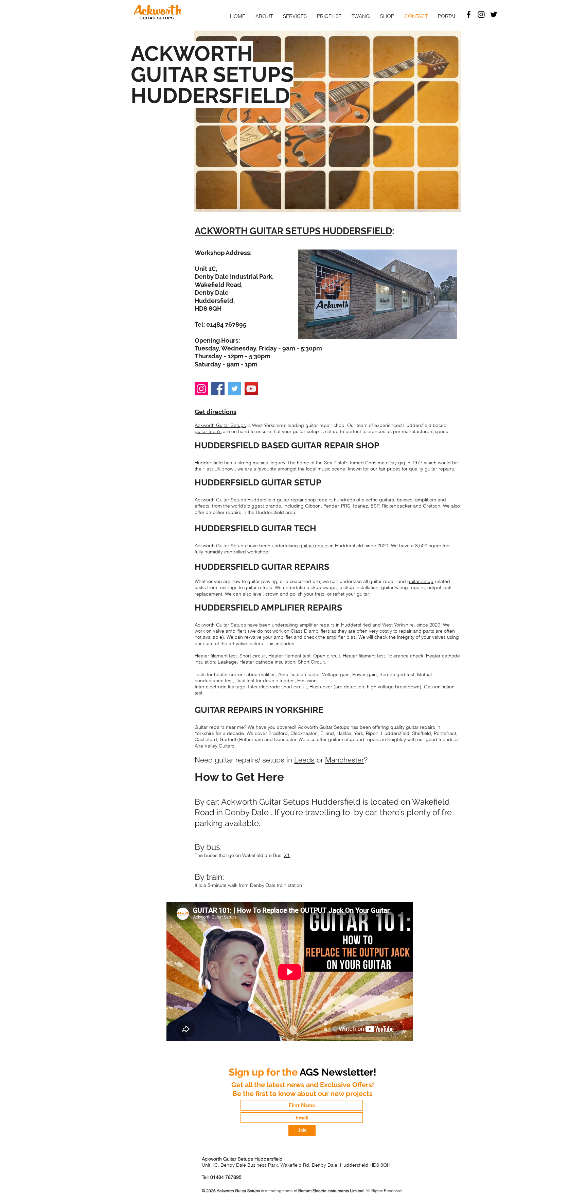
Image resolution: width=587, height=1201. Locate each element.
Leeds (304, 760)
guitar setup (420, 581)
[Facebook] (218, 388)
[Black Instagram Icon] (481, 14)
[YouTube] (251, 388)
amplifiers (425, 500)
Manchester (344, 760)
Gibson (313, 506)
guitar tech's (208, 431)
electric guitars (378, 500)
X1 (287, 855)
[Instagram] (201, 388)
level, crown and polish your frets (288, 594)
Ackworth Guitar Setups (220, 425)
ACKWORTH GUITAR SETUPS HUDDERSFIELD (293, 231)
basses (404, 500)
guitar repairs (313, 546)
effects (202, 506)
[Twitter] (493, 14)
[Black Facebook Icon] (468, 14)
